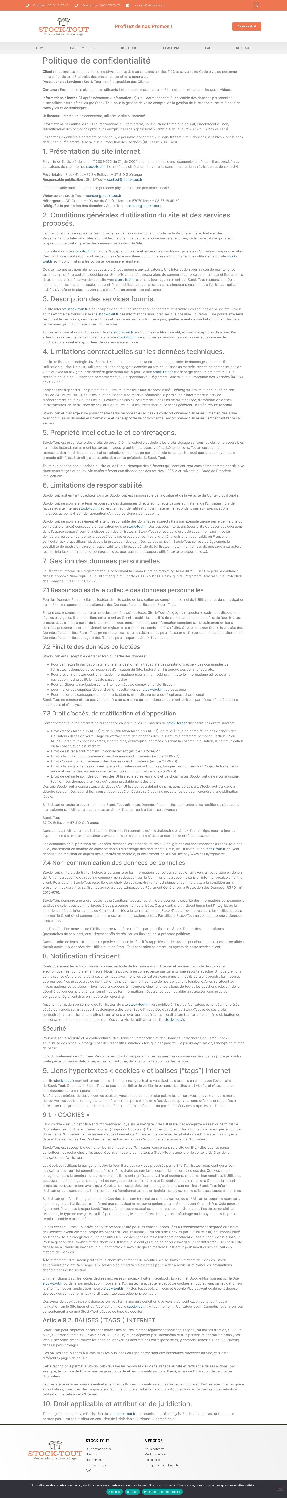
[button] (256, 5)
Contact (243, 48)
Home (40, 48)
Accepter (114, 1491)
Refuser (132, 1491)
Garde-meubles (83, 48)
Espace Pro (170, 48)
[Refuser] (280, 1489)
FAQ (208, 48)
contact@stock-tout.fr (124, 179)
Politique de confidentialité (162, 1491)
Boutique (129, 48)
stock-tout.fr (96, 166)
